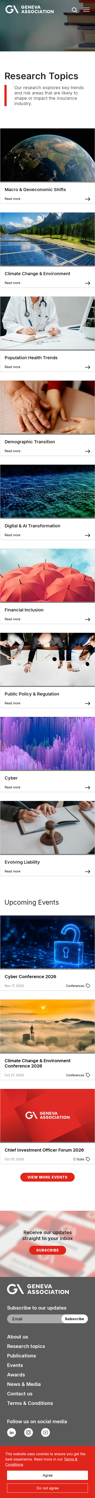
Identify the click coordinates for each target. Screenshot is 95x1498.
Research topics (26, 1346)
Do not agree (48, 1488)
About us (17, 1337)
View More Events (47, 1177)
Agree (48, 1475)
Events (15, 1365)
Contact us (19, 1394)
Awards (16, 1375)
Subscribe (47, 1250)
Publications (21, 1356)
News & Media (24, 1384)
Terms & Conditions (30, 1403)
